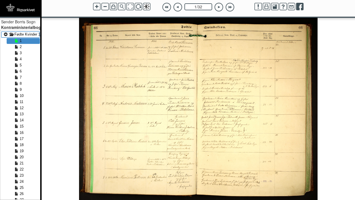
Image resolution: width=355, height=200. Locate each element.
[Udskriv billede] (266, 7)
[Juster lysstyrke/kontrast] (147, 7)
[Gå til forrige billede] (177, 7)
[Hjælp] (283, 7)
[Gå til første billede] (166, 7)
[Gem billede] (275, 7)
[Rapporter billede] (258, 7)
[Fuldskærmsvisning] (130, 7)
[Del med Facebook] (300, 7)
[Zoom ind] (97, 7)
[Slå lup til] (122, 7)
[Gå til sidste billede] (229, 7)
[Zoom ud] (105, 7)
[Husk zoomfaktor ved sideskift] (113, 7)
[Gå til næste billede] (218, 7)
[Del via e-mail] (291, 7)
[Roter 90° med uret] (138, 7)
